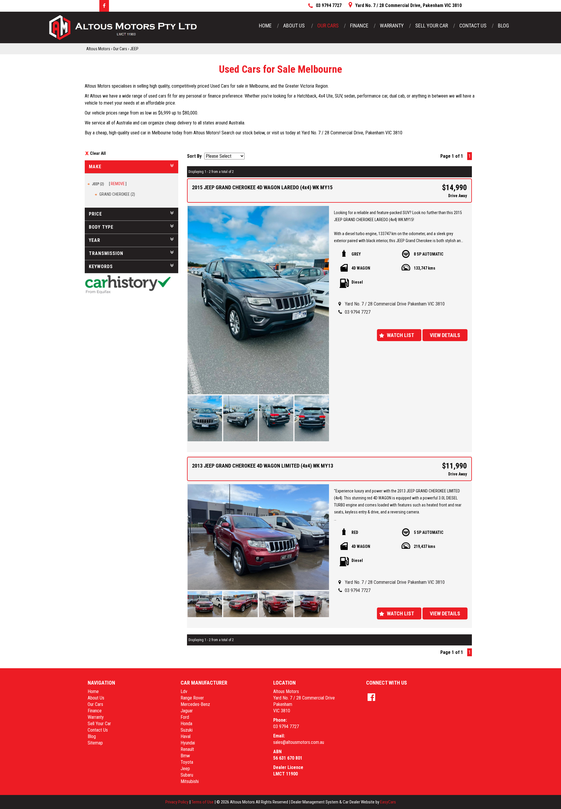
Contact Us (472, 25)
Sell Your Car (431, 25)
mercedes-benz (195, 704)
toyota (187, 762)
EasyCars (388, 802)
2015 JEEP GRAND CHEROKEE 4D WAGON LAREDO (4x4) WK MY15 (262, 187)
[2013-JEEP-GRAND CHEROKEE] (258, 537)
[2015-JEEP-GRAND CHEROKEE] (258, 300)
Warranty (392, 25)
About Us (294, 25)
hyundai (188, 743)
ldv (184, 691)
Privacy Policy (177, 802)
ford (185, 717)
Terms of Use (202, 802)
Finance (359, 25)
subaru (187, 775)
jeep (185, 768)
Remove (118, 183)
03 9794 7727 (357, 312)
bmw (185, 755)
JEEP (134, 48)
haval (186, 736)
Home (265, 25)
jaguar (187, 710)
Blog (503, 25)
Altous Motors (98, 48)
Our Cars (328, 25)
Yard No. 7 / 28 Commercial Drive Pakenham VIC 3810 (395, 304)
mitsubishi (190, 781)
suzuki (187, 730)
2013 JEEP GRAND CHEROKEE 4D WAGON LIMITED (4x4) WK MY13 (262, 466)
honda (186, 723)
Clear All (98, 153)
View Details (445, 335)
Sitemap (95, 743)
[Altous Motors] (122, 27)
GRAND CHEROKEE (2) (117, 194)
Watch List (400, 335)
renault (187, 749)
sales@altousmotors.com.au (298, 742)
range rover (192, 698)
